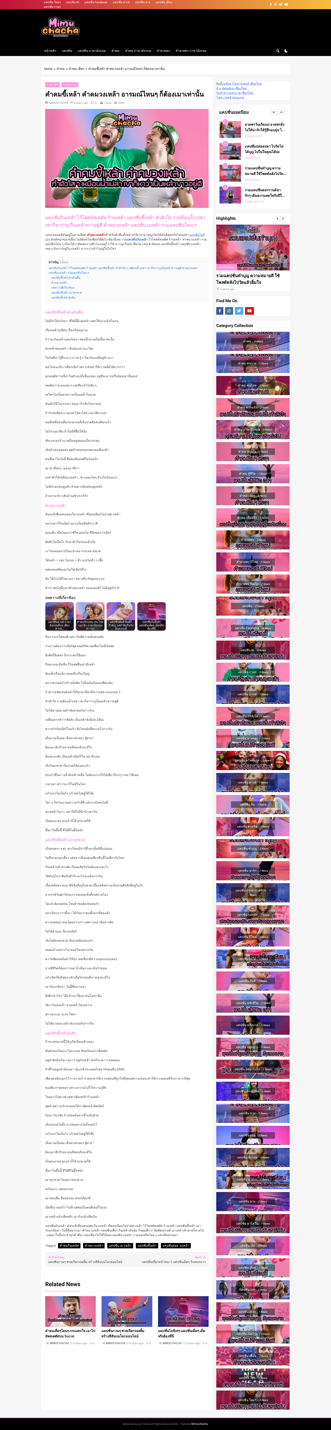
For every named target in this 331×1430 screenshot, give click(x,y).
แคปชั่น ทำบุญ (252, 136)
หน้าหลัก (50, 51)
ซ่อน (64, 262)
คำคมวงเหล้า (94, 1245)
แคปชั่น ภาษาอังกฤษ (92, 51)
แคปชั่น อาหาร (269, 201)
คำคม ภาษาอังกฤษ (138, 51)
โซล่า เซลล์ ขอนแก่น (230, 97)
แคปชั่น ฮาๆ (142, 2)
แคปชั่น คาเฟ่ (121, 2)
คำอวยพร (163, 51)
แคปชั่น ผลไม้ (252, 201)
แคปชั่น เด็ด (266, 179)
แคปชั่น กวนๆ (52, 7)
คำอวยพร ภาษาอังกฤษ (191, 51)
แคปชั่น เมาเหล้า (120, 1245)
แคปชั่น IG (72, 2)
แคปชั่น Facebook (95, 2)
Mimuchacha (199, 1424)
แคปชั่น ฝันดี (251, 179)
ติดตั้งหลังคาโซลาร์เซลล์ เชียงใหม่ (239, 84)
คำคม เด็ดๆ (52, 84)
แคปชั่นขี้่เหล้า (147, 1245)
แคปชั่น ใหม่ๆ (52, 2)
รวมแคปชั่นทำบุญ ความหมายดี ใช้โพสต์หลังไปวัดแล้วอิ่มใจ (264, 130)
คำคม (115, 51)
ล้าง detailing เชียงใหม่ (231, 88)
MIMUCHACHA (58, 102)
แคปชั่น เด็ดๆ (164, 2)
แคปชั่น (67, 51)
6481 (121, 102)
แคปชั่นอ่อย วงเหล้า (176, 1245)
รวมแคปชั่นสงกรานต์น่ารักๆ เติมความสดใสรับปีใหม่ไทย (265, 151)
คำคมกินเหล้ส (69, 1245)
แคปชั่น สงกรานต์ (254, 158)
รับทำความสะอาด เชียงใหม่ (234, 93)
